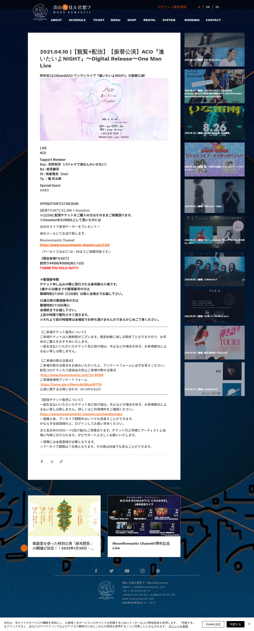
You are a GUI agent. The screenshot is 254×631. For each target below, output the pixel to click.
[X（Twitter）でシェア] (51, 461)
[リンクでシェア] (61, 461)
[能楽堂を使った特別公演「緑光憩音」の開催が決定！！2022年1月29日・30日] (64, 515)
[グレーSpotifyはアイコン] (158, 571)
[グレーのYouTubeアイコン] (127, 571)
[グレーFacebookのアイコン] (96, 571)
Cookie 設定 (213, 624)
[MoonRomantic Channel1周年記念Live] (144, 515)
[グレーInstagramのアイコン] (142, 571)
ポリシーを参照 (178, 626)
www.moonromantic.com (138, 599)
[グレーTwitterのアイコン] (111, 571)
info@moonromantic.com (149, 587)
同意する (235, 624)
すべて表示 (174, 488)
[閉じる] (249, 624)
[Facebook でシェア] (42, 461)
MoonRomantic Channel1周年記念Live (141, 545)
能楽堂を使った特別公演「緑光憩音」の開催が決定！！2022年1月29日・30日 (64, 546)
